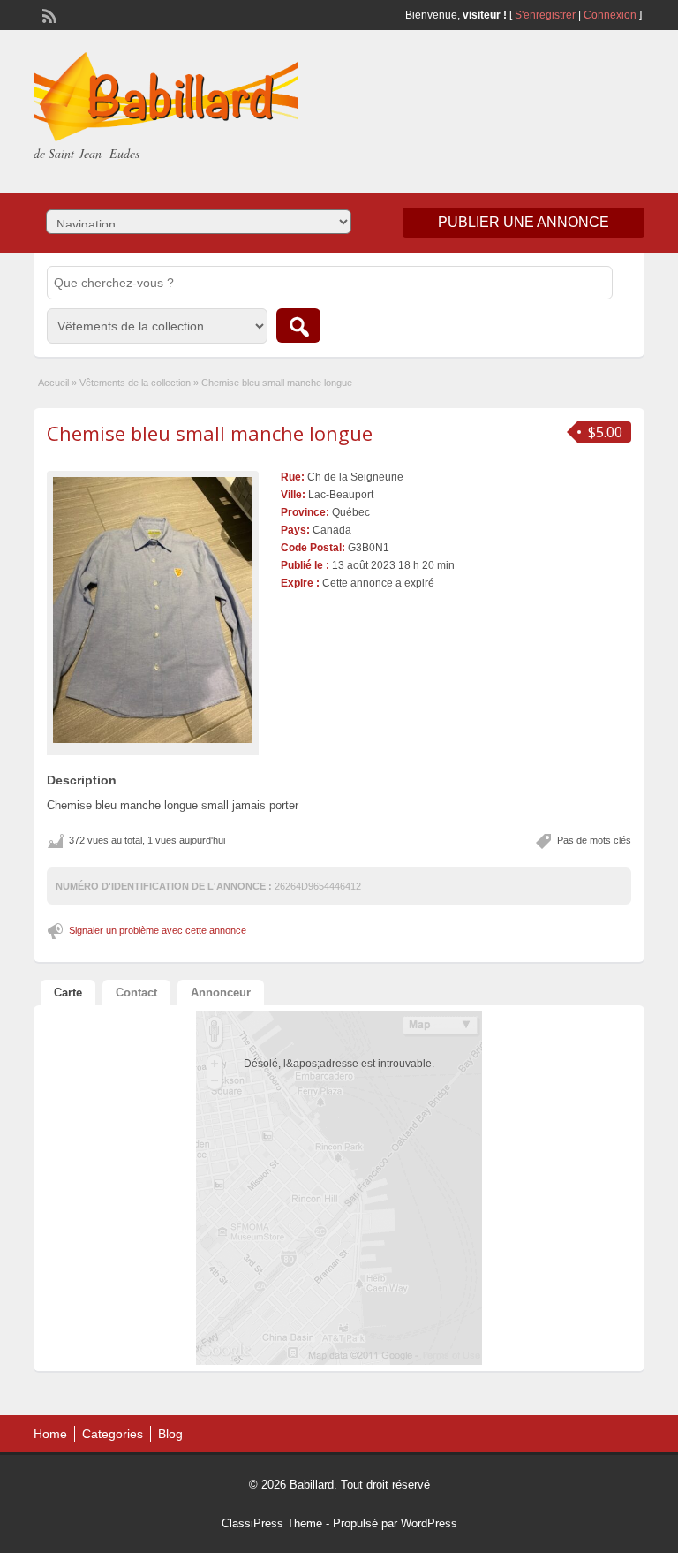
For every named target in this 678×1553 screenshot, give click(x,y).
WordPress (429, 1523)
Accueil (53, 382)
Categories (112, 1434)
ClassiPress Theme (272, 1523)
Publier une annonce (523, 222)
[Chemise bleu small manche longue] (152, 610)
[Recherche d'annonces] (298, 325)
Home (50, 1434)
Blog (170, 1434)
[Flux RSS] (48, 14)
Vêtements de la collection (135, 382)
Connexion (611, 15)
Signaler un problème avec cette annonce (157, 930)
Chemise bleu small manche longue (210, 433)
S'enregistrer (545, 15)
